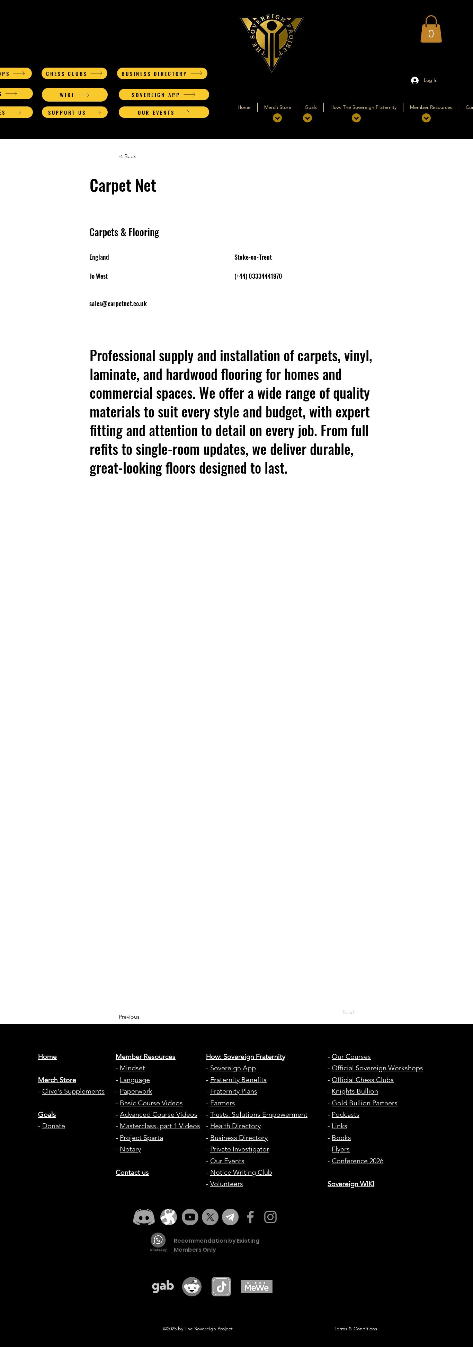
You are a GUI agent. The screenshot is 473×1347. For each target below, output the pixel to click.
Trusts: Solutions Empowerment (258, 1114)
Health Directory (235, 1126)
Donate (53, 1126)
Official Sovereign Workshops (377, 1068)
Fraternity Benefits (238, 1080)
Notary (130, 1149)
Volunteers (226, 1184)
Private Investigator (239, 1149)
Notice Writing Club (241, 1172)
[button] (431, 29)
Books (341, 1137)
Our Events (227, 1161)
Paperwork (136, 1091)
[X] (210, 1217)
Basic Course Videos (151, 1103)
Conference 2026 (357, 1161)
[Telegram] (230, 1217)
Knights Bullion (355, 1091)
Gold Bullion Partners (365, 1103)
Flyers (341, 1149)
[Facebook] (250, 1217)
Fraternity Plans (233, 1091)
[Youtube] (190, 1217)
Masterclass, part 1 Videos (160, 1126)
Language (135, 1080)
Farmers (222, 1103)
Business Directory (239, 1137)
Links (339, 1126)
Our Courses (351, 1056)
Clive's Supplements (73, 1091)
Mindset (132, 1068)
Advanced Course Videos (158, 1114)
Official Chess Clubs (363, 1080)
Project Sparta (141, 1137)
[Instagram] (270, 1217)
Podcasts (345, 1114)
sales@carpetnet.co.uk (118, 303)
